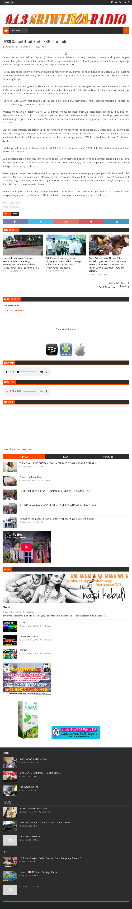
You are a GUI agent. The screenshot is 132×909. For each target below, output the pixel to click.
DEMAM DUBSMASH (29, 836)
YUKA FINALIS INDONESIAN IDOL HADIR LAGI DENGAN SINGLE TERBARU (57, 463)
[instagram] (128, 2)
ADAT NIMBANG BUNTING (33, 808)
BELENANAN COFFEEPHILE (33, 759)
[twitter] (116, 2)
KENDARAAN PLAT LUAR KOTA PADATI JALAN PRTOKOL (48, 822)
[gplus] (120, 2)
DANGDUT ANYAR (28, 636)
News (15, 214)
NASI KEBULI (12, 607)
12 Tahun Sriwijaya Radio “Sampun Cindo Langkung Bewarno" (50, 858)
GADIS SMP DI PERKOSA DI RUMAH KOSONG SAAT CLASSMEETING (54, 491)
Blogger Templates (39, 905)
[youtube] (124, 2)
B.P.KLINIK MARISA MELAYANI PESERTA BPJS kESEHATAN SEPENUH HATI (57, 505)
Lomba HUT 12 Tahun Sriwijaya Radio (38, 872)
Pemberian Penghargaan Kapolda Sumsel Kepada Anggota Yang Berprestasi (56, 518)
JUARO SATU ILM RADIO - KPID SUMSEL (40, 773)
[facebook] (112, 2)
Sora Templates (20, 905)
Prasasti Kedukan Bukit (30, 477)
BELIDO (23, 650)
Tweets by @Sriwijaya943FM (17, 449)
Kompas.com (14, 207)
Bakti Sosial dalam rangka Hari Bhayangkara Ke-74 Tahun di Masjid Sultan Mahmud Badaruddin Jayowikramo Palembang (63, 263)
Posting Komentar (15, 310)
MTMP (22, 622)
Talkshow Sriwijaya (28, 787)
